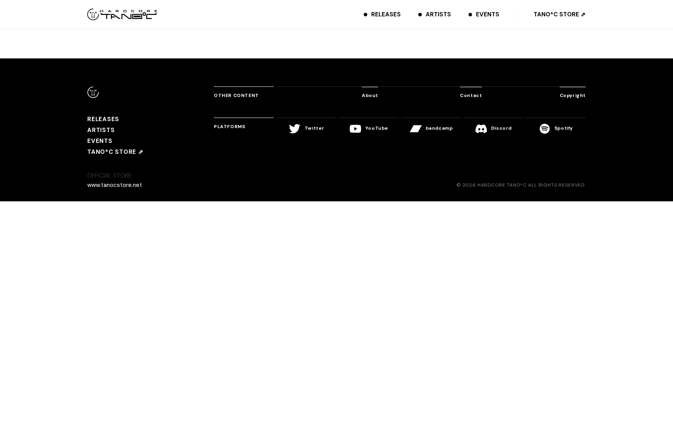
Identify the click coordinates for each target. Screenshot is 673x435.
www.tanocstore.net (114, 185)
